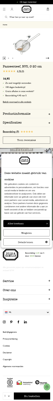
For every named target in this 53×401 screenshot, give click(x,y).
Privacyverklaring (10, 339)
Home (5, 25)
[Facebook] (18, 322)
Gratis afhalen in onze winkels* (28, 2)
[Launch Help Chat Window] (47, 386)
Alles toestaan (16, 223)
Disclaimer (7, 353)
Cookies (6, 346)
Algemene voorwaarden (13, 366)
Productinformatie (17, 113)
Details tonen (25, 242)
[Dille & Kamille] (26, 9)
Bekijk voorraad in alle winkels (17, 102)
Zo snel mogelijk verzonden (18, 83)
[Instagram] (4, 322)
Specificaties (12, 122)
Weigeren (26, 233)
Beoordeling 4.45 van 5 (16, 95)
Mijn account (11, 9)
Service (8, 281)
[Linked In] (25, 322)
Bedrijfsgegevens (10, 332)
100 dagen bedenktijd (15, 87)
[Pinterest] (11, 322)
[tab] (26, 113)
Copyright (7, 359)
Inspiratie (10, 299)
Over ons (9, 290)
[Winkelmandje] (47, 9)
